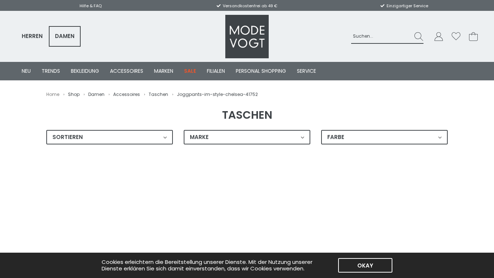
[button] (439, 36)
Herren (32, 36)
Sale (190, 71)
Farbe (335, 137)
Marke (199, 137)
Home (52, 94)
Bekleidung (85, 71)
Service (306, 71)
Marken (163, 71)
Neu (26, 71)
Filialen (216, 71)
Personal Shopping (261, 71)
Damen (64, 36)
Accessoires (126, 71)
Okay (365, 265)
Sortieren (67, 137)
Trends (51, 71)
